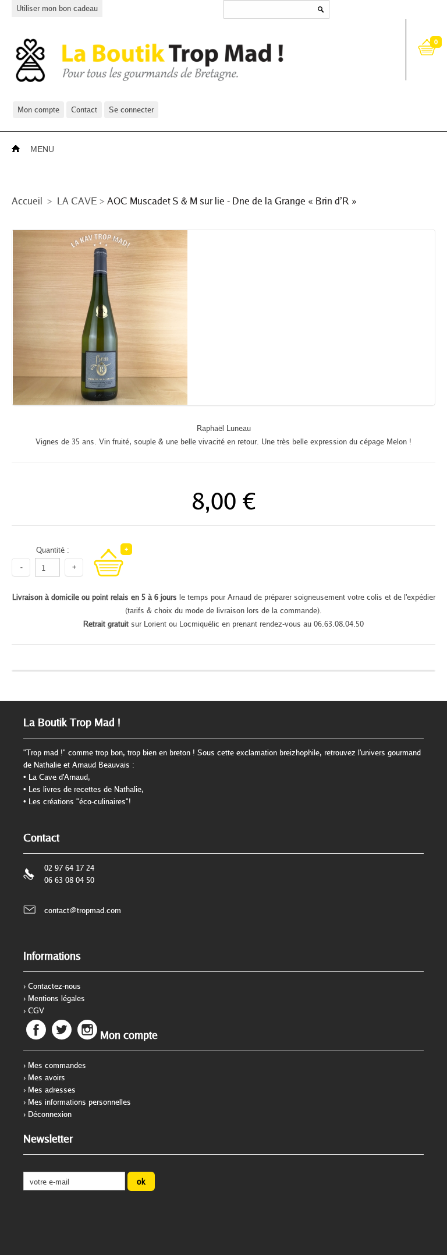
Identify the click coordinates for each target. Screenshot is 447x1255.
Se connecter (131, 109)
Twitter (62, 1030)
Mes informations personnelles (79, 1101)
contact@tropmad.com (82, 910)
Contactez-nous (54, 986)
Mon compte (38, 109)
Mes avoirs (46, 1077)
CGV (36, 1010)
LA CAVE (77, 200)
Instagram (87, 1030)
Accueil (27, 200)
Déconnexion (50, 1114)
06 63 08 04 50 (69, 880)
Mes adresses (52, 1089)
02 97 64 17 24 (69, 867)
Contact (84, 109)
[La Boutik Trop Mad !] (199, 59)
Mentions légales (56, 998)
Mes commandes (57, 1065)
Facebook (36, 1030)
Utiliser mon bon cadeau (57, 8)
